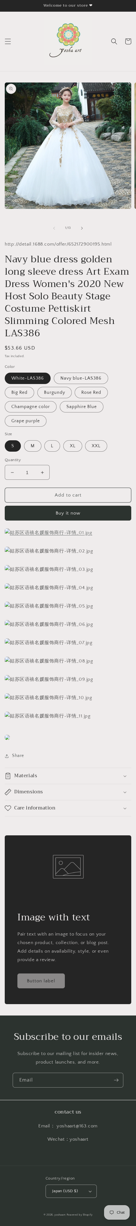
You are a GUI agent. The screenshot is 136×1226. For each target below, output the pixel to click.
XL (73, 445)
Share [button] (18, 755)
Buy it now (68, 513)
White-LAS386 (27, 378)
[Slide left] (54, 228)
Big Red (19, 392)
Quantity (13, 460)
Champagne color (30, 406)
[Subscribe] (116, 1080)
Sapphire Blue (81, 406)
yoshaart (60, 1214)
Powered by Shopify (80, 1214)
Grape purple (25, 421)
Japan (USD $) (65, 1191)
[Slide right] (82, 228)
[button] (8, 41)
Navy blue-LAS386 (81, 378)
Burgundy (54, 392)
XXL (96, 445)
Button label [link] (41, 981)
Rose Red (91, 392)
